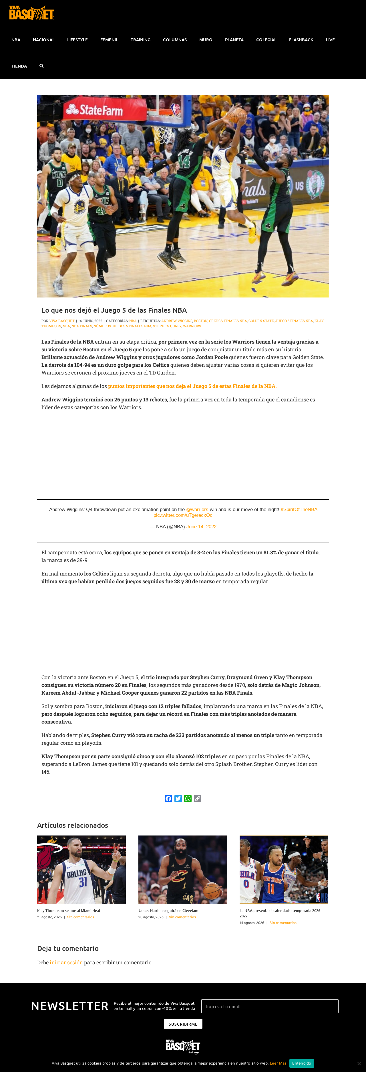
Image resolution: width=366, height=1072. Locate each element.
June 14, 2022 (201, 526)
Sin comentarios (80, 917)
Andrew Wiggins (176, 320)
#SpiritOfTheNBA (299, 509)
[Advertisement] (183, 457)
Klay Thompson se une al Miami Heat (68, 910)
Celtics (216, 320)
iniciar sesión (67, 962)
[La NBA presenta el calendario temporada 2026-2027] (284, 869)
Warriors (192, 326)
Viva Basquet (62, 320)
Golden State (261, 320)
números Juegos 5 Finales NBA (123, 326)
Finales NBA (235, 320)
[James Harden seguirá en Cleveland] (182, 869)
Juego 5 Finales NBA (294, 320)
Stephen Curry (167, 326)
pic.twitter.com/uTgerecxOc (183, 515)
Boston (201, 320)
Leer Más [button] (278, 1063)
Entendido (301, 1063)
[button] (41, 66)
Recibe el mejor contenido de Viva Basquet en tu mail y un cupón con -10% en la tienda (154, 1005)
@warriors (197, 509)
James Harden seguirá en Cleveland (169, 910)
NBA (133, 320)
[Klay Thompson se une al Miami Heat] (81, 869)
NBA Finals (81, 326)
